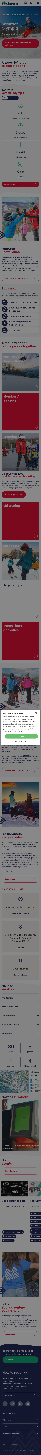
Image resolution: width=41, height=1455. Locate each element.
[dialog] (20, 727)
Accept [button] (21, 736)
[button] (20, 741)
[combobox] (36, 713)
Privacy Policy (17, 731)
